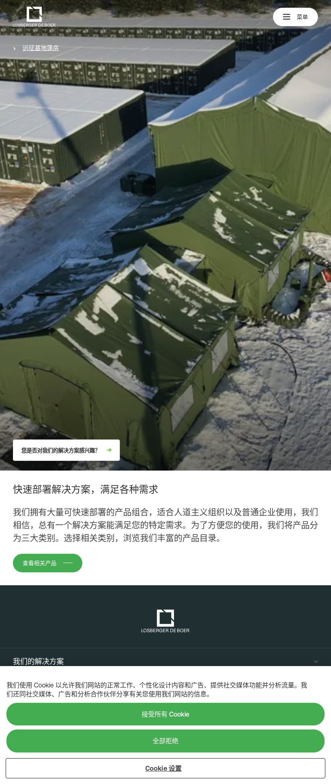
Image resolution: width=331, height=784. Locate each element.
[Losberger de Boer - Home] (165, 621)
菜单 (302, 17)
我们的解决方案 (38, 661)
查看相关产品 (40, 563)
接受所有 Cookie (165, 714)
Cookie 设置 (163, 768)
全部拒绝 (165, 740)
